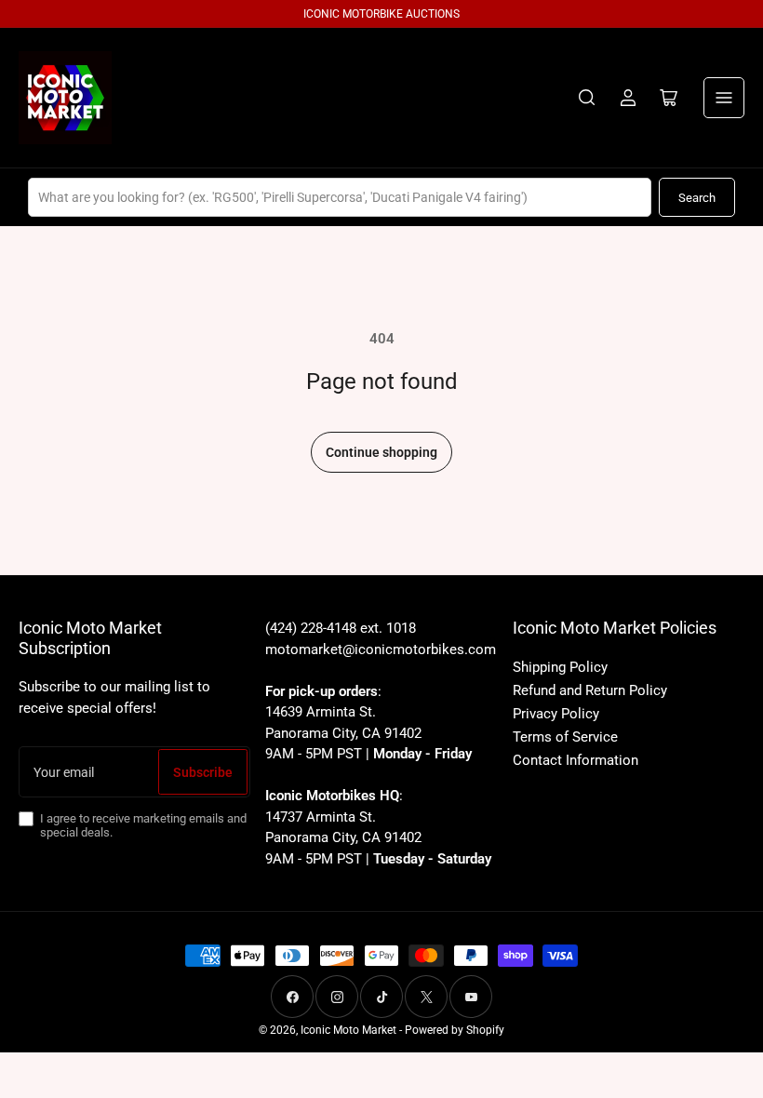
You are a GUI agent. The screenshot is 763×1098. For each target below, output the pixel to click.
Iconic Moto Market (348, 1030)
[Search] (587, 97)
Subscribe (203, 772)
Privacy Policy (556, 713)
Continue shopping (381, 452)
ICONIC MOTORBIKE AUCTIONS (381, 13)
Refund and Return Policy (590, 690)
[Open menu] (723, 97)
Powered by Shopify (454, 1030)
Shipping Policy (560, 667)
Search (697, 198)
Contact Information (575, 760)
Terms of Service (565, 737)
